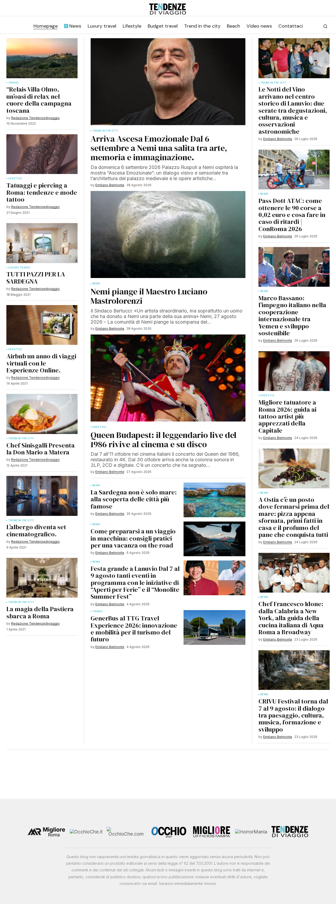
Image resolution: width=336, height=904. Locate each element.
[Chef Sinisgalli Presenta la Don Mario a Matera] (42, 414)
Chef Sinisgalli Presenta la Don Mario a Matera (40, 449)
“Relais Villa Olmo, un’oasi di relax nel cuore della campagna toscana (38, 100)
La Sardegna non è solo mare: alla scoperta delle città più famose (134, 499)
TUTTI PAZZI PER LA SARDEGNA (35, 278)
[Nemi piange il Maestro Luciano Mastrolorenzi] (168, 234)
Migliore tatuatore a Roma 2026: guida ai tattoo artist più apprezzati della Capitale (287, 416)
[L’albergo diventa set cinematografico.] (42, 496)
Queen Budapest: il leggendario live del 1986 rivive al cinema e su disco (163, 440)
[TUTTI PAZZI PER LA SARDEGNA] (42, 243)
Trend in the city (21, 438)
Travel (13, 82)
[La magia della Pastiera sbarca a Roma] (42, 578)
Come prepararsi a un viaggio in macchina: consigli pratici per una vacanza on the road (133, 538)
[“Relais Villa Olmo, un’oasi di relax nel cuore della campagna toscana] (42, 58)
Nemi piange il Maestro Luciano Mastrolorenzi (149, 296)
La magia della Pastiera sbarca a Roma (40, 613)
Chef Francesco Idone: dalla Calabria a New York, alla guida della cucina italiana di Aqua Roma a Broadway (291, 618)
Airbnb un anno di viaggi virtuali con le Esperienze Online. (41, 363)
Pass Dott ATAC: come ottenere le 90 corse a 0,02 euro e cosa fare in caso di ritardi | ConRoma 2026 (291, 214)
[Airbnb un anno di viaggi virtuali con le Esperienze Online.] (42, 325)
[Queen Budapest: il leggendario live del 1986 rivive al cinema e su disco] (168, 377)
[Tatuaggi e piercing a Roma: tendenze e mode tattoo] (42, 154)
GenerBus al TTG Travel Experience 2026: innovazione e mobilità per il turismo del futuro (134, 629)
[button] (325, 26)
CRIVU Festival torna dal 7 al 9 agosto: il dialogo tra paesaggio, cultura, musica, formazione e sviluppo (293, 715)
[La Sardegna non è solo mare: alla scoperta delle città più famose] (214, 500)
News (96, 283)
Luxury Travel (19, 267)
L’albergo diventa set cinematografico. (36, 531)
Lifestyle (15, 178)
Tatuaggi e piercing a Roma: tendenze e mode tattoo (41, 192)
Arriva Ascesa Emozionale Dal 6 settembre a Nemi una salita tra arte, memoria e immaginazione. (159, 148)
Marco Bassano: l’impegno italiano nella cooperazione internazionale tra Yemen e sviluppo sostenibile (292, 316)
